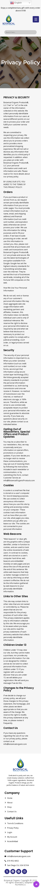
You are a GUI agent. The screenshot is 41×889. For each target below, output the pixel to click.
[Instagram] (24, 871)
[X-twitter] (7, 871)
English (18, 2)
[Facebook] (12, 871)
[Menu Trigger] (36, 19)
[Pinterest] (18, 871)
